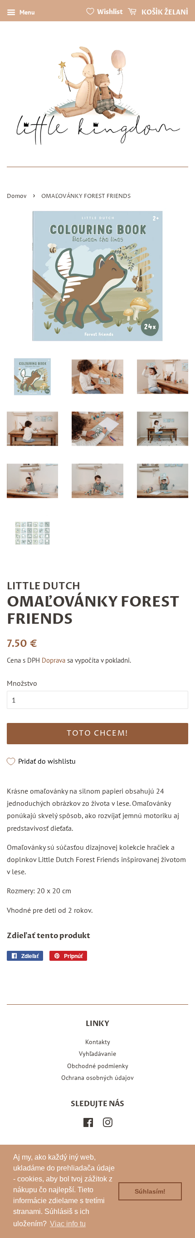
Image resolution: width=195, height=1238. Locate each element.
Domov (17, 196)
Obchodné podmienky (97, 1066)
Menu (26, 12)
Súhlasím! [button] (150, 1191)
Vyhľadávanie (97, 1054)
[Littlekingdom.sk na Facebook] (88, 1124)
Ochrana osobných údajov (97, 1078)
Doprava (53, 660)
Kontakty (97, 1042)
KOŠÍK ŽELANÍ (164, 12)
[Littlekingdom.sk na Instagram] (107, 1124)
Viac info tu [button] (68, 1224)
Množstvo (22, 683)
